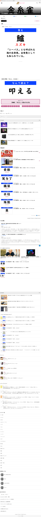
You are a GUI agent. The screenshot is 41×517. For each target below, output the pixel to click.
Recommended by (33, 215)
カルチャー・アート (4, 422)
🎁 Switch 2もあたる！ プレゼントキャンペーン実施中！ (7, 0)
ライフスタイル (3, 441)
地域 (1, 453)
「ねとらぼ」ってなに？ (4, 494)
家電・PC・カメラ (3, 455)
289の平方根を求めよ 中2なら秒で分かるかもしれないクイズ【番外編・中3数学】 (19, 324)
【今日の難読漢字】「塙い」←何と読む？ (12, 335)
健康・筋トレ (3, 448)
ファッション (3, 436)
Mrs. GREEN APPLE (7, 474)
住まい (2, 446)
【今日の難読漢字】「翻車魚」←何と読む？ (13, 342)
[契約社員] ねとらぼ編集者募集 (5, 501)
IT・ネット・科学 (5, 113)
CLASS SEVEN (6, 483)
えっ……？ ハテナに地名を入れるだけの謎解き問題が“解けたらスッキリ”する (18, 331)
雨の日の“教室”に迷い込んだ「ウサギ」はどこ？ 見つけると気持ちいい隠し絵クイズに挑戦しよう (21, 346)
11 (29, 106)
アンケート (2, 355)
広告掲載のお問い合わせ (4, 508)
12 (32, 106)
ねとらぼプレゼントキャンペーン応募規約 (7, 499)
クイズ (11, 113)
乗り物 (2, 443)
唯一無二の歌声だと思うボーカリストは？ (10, 373)
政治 (1, 460)
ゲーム (2, 429)
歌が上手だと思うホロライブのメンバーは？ (11, 363)
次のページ (36, 106)
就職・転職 (2, 458)
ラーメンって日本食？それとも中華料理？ (10, 368)
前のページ (4, 106)
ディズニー (2, 431)
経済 (1, 465)
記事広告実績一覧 (3, 511)
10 (27, 106)
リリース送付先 (3, 506)
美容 (1, 467)
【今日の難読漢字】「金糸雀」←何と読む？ (9, 13)
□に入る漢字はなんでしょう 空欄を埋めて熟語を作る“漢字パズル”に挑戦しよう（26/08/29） (20, 320)
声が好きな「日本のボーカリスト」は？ (10, 358)
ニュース (2, 434)
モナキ (5, 487)
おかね (2, 419)
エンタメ (2, 417)
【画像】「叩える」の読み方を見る (20, 102)
